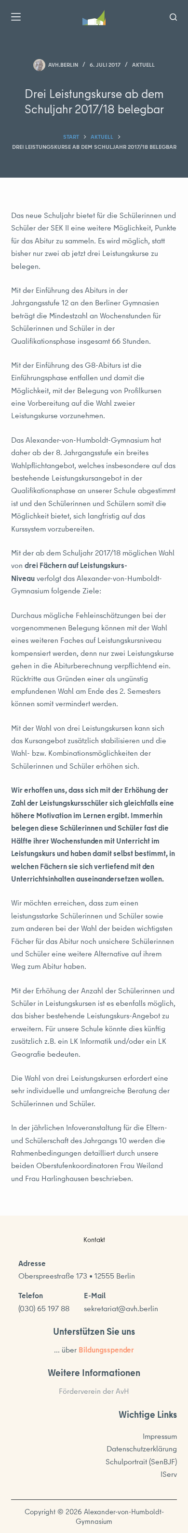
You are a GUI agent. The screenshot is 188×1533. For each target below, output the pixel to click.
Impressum (160, 1436)
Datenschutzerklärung (142, 1448)
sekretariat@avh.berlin (121, 1308)
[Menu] (16, 17)
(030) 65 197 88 (43, 1308)
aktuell (143, 64)
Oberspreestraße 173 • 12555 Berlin (76, 1275)
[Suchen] (173, 17)
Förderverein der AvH (94, 1391)
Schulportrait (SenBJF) (141, 1461)
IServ (169, 1474)
